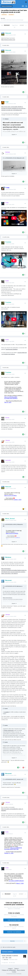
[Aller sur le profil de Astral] (2, 418)
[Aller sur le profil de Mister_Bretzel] (2, 519)
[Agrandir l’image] (14, 69)
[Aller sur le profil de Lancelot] (2, 461)
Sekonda (6, 959)
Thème (16, 968)
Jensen (18, 779)
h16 (4, 18)
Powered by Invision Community (14, 973)
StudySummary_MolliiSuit (12, 349)
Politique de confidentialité (9, 970)
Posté (10, 35)
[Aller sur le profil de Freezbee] (2, 242)
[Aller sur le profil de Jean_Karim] (24, 956)
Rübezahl (19, 158)
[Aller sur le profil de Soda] (2, 203)
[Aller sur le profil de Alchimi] (2, 153)
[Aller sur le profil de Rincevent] (2, 581)
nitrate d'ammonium (9, 730)
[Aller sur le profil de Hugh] (2, 102)
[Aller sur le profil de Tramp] (2, 188)
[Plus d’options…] (25, 34)
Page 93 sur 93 (15, 26)
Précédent (7, 25)
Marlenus (19, 586)
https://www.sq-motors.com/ (8, 39)
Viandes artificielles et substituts (10, 955)
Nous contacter (21, 970)
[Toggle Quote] (3, 119)
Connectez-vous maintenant (14, 931)
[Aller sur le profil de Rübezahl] (2, 34)
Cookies (14, 972)
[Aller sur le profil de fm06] (2, 281)
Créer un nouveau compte (14, 920)
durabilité (6, 712)
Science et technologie (17, 19)
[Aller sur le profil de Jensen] (2, 441)
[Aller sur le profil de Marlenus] (2, 558)
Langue (10, 968)
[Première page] (2, 25)
